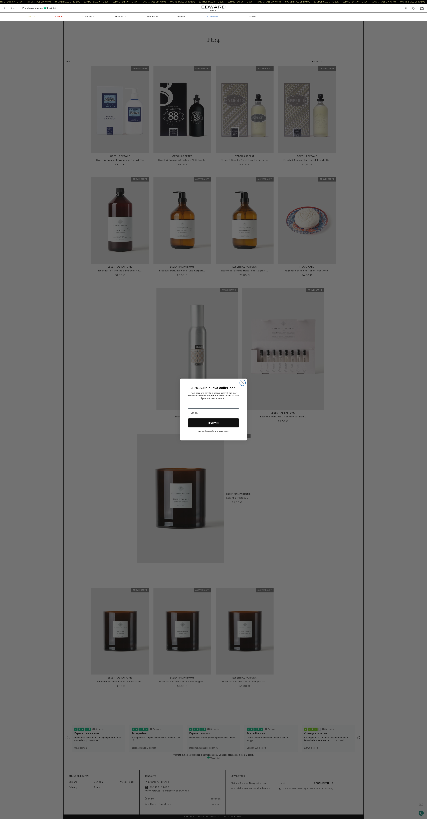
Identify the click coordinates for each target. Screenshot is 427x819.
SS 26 (31, 17)
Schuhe (151, 17)
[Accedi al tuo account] (406, 8)
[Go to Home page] (213, 8)
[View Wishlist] (413, 8)
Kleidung (87, 17)
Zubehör (119, 17)
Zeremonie (212, 17)
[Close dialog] (243, 383)
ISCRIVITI (213, 423)
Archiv (59, 17)
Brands (181, 17)
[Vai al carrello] (421, 8)
